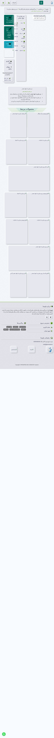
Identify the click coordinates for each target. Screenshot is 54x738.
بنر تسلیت (23, 329)
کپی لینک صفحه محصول (7, 79)
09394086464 (37, 341)
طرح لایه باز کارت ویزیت (14, 329)
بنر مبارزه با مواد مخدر (27, 91)
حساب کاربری (46, 327)
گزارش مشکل (9, 62)
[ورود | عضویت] (8, 2)
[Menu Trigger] (41, 3)
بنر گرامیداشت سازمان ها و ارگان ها (27, 9)
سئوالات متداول (9, 67)
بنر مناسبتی (41, 9)
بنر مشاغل (6, 329)
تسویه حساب (47, 331)
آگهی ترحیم (9, 326)
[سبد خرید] (3, 2)
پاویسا (46, 9)
